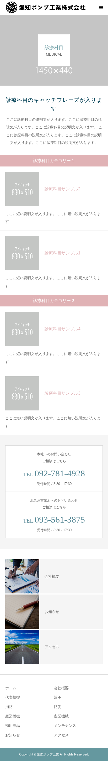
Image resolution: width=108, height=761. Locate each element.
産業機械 (12, 716)
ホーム (10, 688)
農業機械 (61, 716)
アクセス (61, 735)
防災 (57, 707)
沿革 (57, 697)
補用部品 (12, 725)
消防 (9, 707)
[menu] (100, 7)
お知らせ (12, 735)
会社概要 (61, 688)
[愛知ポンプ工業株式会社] (46, 7)
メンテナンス (65, 725)
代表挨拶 (12, 697)
